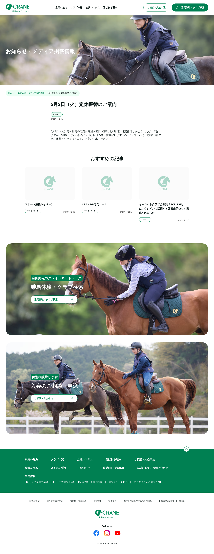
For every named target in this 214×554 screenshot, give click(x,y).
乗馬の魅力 (31, 459)
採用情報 (112, 501)
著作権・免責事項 (78, 501)
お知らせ (84, 467)
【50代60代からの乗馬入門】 (146, 482)
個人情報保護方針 (55, 501)
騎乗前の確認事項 (113, 467)
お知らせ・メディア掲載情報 (31, 93)
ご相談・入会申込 (144, 459)
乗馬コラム (31, 467)
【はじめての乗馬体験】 (38, 482)
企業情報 (97, 501)
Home (11, 93)
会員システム (85, 459)
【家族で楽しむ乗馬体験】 (91, 482)
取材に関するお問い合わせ (152, 467)
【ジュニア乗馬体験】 (63, 482)
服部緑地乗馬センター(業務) (172, 501)
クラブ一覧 (57, 459)
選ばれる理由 (113, 459)
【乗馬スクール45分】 (118, 482)
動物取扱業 (34, 501)
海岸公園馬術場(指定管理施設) (138, 501)
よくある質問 (59, 467)
